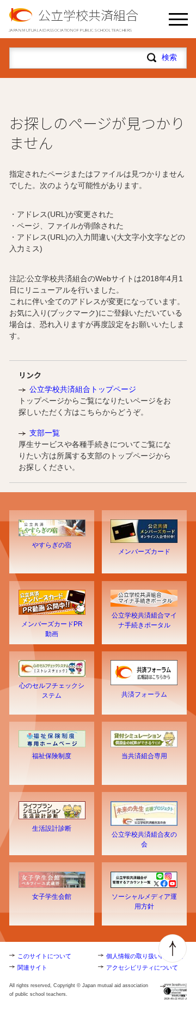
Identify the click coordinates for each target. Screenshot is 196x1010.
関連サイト (32, 967)
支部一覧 (44, 432)
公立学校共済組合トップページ (82, 389)
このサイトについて (44, 956)
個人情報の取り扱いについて (145, 956)
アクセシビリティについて (142, 967)
